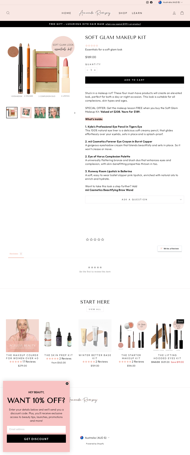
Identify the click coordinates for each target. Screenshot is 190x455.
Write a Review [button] (171, 248)
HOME (66, 13)
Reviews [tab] (14, 253)
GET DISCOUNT (36, 439)
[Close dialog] (67, 383)
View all (95, 309)
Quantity (93, 64)
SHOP (123, 13)
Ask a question (135, 199)
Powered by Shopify (95, 443)
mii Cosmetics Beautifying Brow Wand (109, 190)
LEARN (137, 13)
